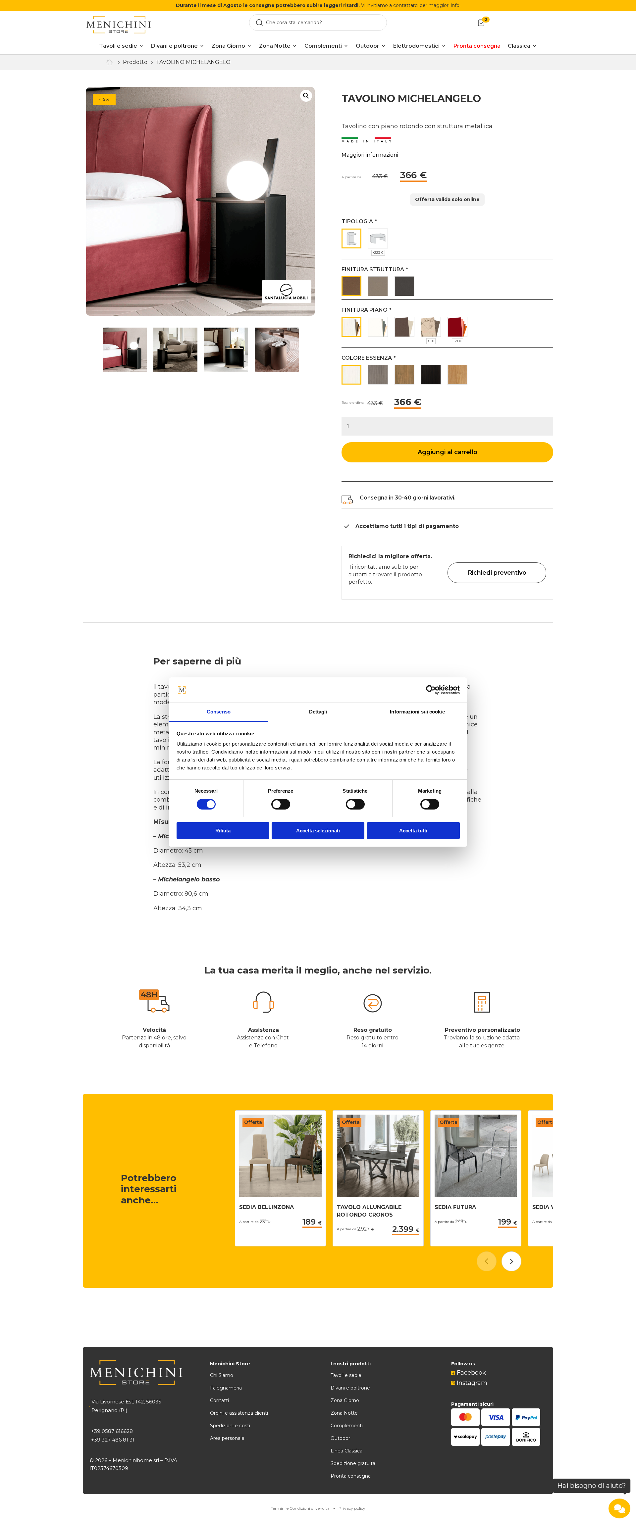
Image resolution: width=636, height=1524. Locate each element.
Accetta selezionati (318, 830)
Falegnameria (226, 1388)
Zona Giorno (228, 46)
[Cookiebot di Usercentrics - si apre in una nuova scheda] (431, 690)
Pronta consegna (351, 1476)
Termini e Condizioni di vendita (300, 1508)
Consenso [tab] (219, 711)
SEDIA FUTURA (455, 1207)
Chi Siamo (221, 1375)
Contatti (219, 1400)
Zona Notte (275, 46)
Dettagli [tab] (318, 711)
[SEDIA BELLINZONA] (280, 1195)
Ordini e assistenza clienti (239, 1413)
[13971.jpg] (200, 201)
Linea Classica (346, 1451)
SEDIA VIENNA (552, 1207)
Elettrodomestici (416, 46)
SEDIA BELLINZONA (266, 1207)
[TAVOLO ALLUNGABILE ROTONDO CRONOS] (378, 1195)
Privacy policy (352, 1508)
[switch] (280, 804)
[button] (511, 1261)
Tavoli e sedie (118, 46)
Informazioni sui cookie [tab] (417, 711)
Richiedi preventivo (497, 572)
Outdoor (367, 46)
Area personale (227, 1438)
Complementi (323, 46)
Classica (519, 46)
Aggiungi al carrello (447, 452)
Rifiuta (223, 830)
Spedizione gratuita (353, 1463)
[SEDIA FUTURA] (476, 1195)
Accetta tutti (413, 830)
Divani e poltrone (174, 46)
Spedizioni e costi (230, 1426)
